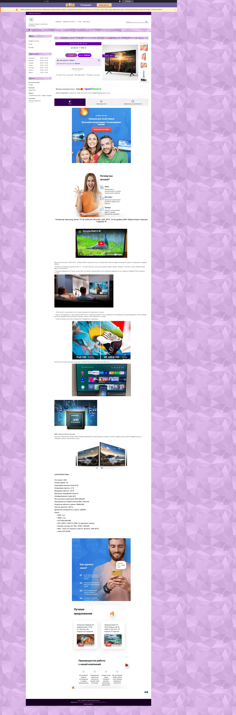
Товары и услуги (69, 21)
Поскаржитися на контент (84, 702)
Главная (58, 21)
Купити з (81, 55)
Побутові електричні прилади (52, 30)
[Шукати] (146, 22)
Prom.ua (97, 700)
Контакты (86, 21)
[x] (147, 692)
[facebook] (145, 692)
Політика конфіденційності (99, 702)
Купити (71, 55)
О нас (80, 21)
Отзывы (31, 47)
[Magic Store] (31, 19)
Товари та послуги (36, 30)
